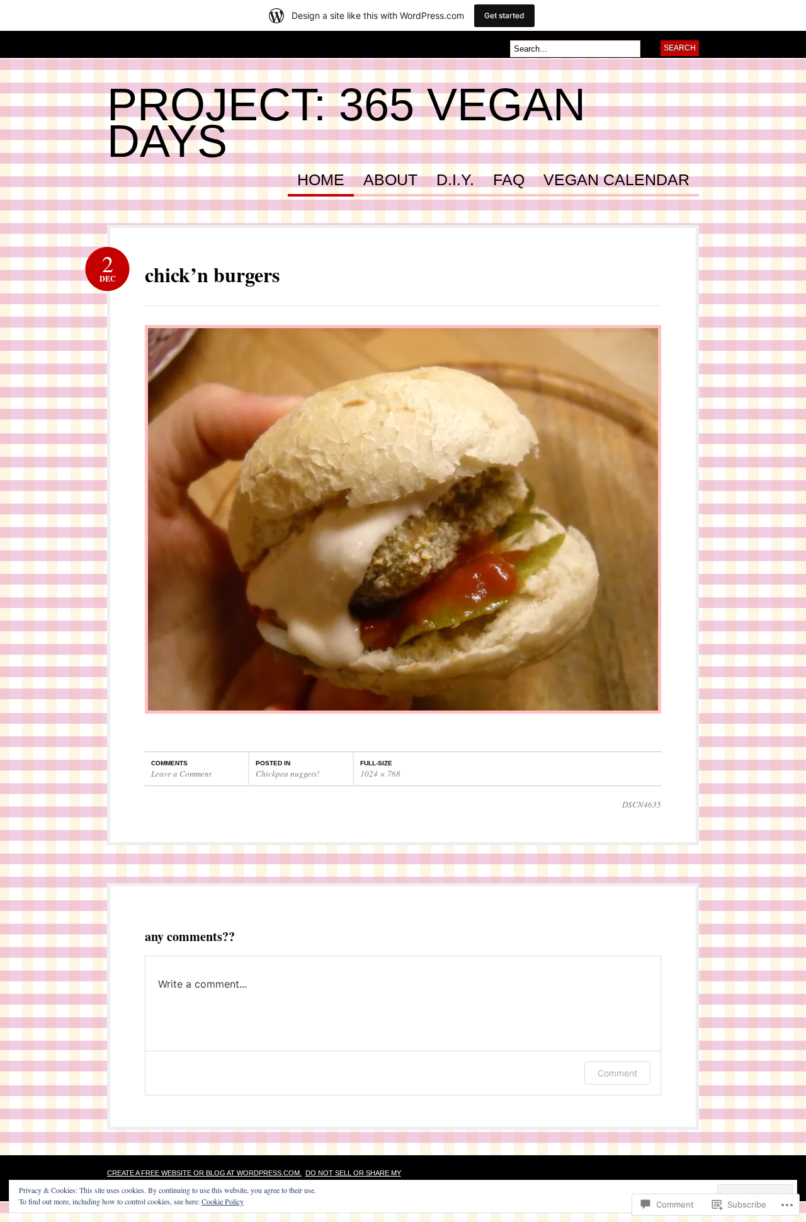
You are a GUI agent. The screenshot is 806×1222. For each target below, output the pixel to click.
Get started (504, 15)
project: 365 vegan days (346, 122)
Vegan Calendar (616, 180)
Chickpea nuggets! (287, 773)
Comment (617, 1073)
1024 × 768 (380, 773)
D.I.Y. (455, 180)
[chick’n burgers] (403, 720)
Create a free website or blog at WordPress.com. (204, 1173)
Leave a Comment (181, 773)
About (390, 180)
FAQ (509, 180)
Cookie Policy (223, 1201)
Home (320, 180)
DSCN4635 (641, 804)
